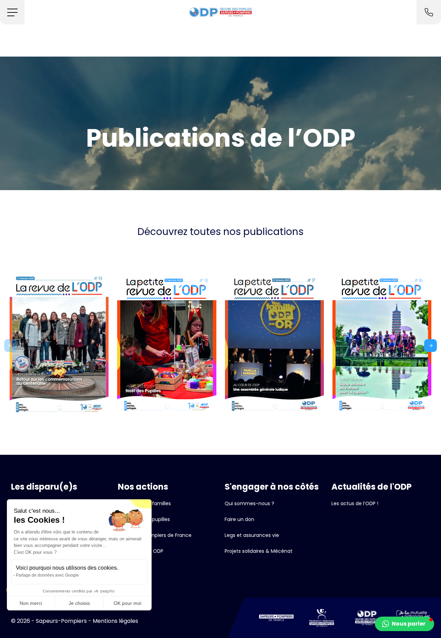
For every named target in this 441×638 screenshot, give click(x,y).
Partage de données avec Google (47, 575)
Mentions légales (115, 621)
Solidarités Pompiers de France (155, 535)
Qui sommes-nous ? (249, 503)
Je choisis (79, 603)
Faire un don (239, 519)
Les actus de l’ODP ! (354, 503)
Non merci (31, 603)
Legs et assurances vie (252, 535)
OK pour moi (127, 603)
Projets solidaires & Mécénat (259, 551)
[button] (12, 12)
